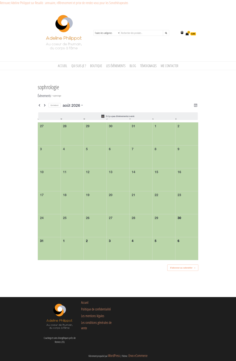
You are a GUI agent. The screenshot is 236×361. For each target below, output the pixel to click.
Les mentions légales (92, 315)
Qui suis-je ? (78, 65)
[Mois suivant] (44, 105)
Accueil (62, 65)
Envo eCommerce (138, 355)
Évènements (44, 95)
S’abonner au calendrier (181, 267)
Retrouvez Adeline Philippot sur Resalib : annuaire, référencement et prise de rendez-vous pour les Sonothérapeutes (64, 2)
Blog (133, 65)
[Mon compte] (182, 32)
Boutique (96, 65)
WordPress (114, 355)
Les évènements (116, 65)
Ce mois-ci (54, 105)
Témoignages (148, 65)
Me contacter (169, 65)
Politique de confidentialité (96, 309)
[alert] (118, 116)
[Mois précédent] (39, 105)
